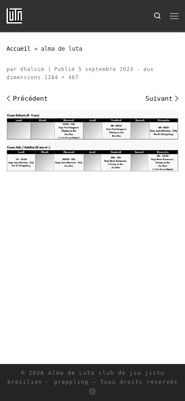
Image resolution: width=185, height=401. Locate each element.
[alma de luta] (92, 141)
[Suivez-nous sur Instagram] (92, 392)
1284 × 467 (60, 77)
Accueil (18, 48)
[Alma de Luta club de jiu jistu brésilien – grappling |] (14, 15)
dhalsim (32, 69)
